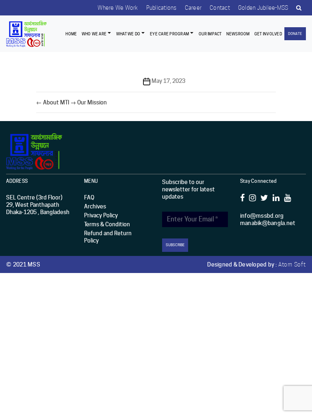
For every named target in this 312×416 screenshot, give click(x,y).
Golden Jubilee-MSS (263, 7)
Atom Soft (292, 264)
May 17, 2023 (168, 81)
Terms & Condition (107, 224)
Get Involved (268, 33)
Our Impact (210, 33)
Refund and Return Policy (108, 237)
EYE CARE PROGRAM (169, 33)
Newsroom (238, 33)
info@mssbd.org (262, 215)
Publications (161, 7)
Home (71, 33)
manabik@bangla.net (268, 223)
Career (193, 7)
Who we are (94, 33)
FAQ (89, 197)
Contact (220, 7)
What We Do (128, 33)
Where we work (118, 7)
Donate (295, 33)
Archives (95, 206)
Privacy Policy (101, 215)
